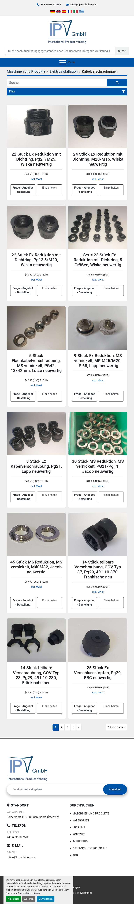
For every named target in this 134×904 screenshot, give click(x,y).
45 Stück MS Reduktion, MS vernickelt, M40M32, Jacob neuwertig (36, 567)
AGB (75, 855)
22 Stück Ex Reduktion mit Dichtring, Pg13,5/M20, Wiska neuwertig (36, 260)
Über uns (78, 827)
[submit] (117, 82)
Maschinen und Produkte (90, 813)
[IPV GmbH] (27, 768)
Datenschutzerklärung (29, 893)
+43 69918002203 (51, 4)
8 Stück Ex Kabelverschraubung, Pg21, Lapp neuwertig (36, 466)
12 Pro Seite (115, 727)
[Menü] (62, 62)
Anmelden (115, 789)
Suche (122, 51)
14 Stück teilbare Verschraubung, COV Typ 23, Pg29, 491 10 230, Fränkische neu (36, 675)
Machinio (86, 892)
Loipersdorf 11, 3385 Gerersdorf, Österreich (33, 817)
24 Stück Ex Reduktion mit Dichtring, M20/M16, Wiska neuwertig (97, 159)
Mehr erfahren (46, 899)
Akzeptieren (13, 899)
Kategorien (80, 820)
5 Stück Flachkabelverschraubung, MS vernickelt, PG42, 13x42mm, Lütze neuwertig (36, 363)
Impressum (80, 841)
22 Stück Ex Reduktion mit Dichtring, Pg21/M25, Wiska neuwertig (36, 159)
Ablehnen (29, 899)
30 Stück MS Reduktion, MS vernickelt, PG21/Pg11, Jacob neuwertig (98, 466)
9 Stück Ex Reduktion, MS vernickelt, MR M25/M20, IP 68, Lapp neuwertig (98, 360)
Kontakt (78, 834)
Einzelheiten (49, 187)
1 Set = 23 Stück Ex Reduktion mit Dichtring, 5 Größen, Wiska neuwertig (98, 260)
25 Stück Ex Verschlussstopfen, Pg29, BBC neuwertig (98, 672)
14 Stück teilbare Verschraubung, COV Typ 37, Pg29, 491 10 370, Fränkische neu (98, 569)
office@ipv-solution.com (83, 4)
